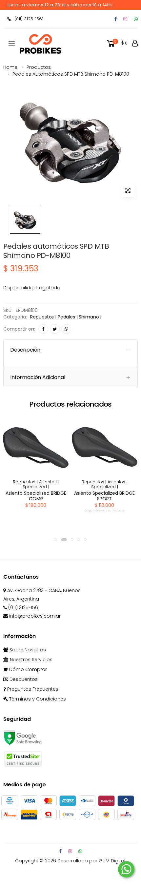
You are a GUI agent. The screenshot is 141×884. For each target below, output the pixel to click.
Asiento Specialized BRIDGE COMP (36, 496)
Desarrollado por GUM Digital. (91, 860)
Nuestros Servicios (30, 659)
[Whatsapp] (136, 19)
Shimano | (90, 317)
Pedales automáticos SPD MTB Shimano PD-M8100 (70, 74)
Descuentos (23, 679)
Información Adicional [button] (37, 377)
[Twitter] (55, 329)
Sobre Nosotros (27, 649)
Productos (39, 67)
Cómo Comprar (27, 669)
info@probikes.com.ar (34, 616)
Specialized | (36, 487)
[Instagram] (125, 19)
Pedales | (68, 317)
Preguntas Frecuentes (32, 689)
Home (10, 67)
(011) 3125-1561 (28, 19)
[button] (117, 43)
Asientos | (49, 482)
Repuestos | (43, 317)
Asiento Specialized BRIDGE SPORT (104, 496)
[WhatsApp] (66, 329)
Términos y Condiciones (37, 699)
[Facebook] (115, 19)
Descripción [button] (25, 350)
